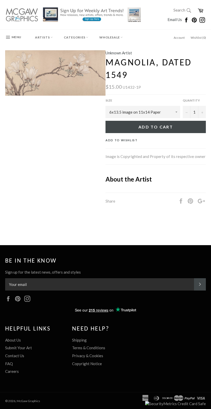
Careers (12, 371)
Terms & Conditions (88, 347)
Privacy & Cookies (87, 355)
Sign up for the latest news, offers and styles (43, 272)
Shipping (79, 340)
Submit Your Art (18, 347)
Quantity (191, 100)
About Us (13, 340)
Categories (75, 37)
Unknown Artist (119, 53)
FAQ (9, 363)
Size (109, 100)
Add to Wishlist (122, 140)
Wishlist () (198, 37)
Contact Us (14, 355)
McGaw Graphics (28, 401)
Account (179, 37)
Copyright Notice (87, 363)
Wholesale (109, 37)
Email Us (175, 19)
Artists (42, 37)
